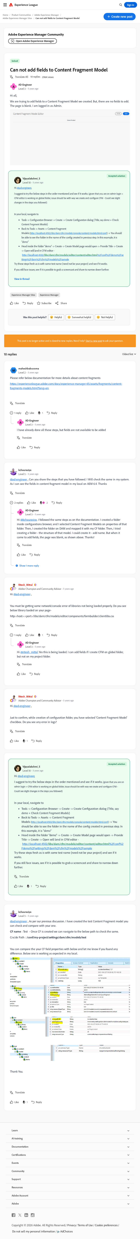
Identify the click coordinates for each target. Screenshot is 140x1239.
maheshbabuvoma (28, 368)
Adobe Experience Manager (46, 15)
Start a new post (94, 340)
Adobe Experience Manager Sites (17, 18)
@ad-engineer (24, 187)
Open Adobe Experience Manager (35, 41)
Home (5, 15)
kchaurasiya (24, 469)
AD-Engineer (25, 84)
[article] (69, 391)
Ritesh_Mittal (25, 584)
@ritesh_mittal (29, 652)
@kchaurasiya (28, 519)
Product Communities (21, 15)
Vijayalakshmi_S (31, 178)
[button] (120, 16)
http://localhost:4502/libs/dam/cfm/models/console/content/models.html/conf (68, 233)
